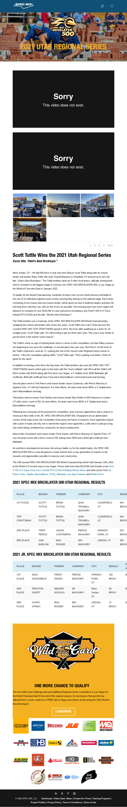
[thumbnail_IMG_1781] (29, 240)
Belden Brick (97, 474)
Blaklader (61, 474)
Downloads (47, 798)
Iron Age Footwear (76, 474)
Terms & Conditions (72, 802)
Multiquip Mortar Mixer (74, 470)
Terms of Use (90, 802)
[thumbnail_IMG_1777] (97, 216)
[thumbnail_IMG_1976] (29, 216)
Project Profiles (38, 802)
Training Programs (102, 798)
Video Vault (59, 798)
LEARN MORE (63, 711)
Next (110, 245)
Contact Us (78, 798)
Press (88, 798)
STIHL (52, 474)
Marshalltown (41, 474)
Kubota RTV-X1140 (51, 470)
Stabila (29, 474)
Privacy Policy (54, 802)
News (69, 798)
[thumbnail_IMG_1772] (63, 216)
